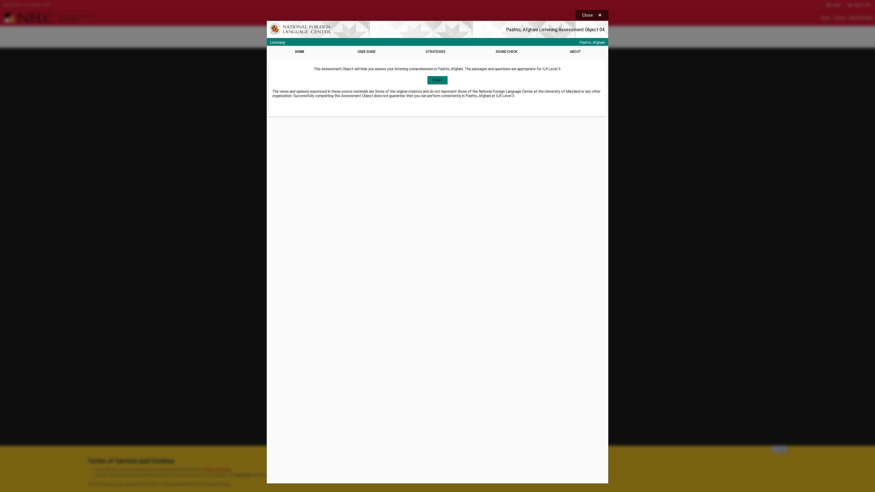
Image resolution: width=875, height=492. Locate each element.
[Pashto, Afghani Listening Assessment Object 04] (437, 252)
